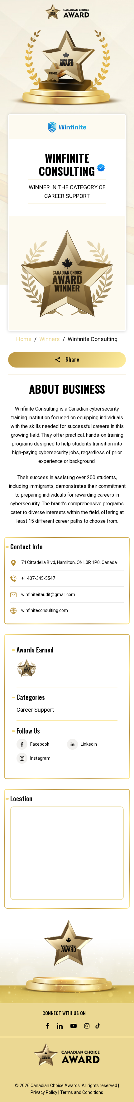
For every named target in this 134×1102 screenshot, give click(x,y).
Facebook (39, 744)
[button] (67, 360)
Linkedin (89, 744)
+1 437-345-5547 (38, 578)
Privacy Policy (44, 1092)
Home (23, 339)
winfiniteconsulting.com (44, 610)
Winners (49, 339)
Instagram (40, 758)
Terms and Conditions (81, 1092)
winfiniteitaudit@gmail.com (48, 594)
